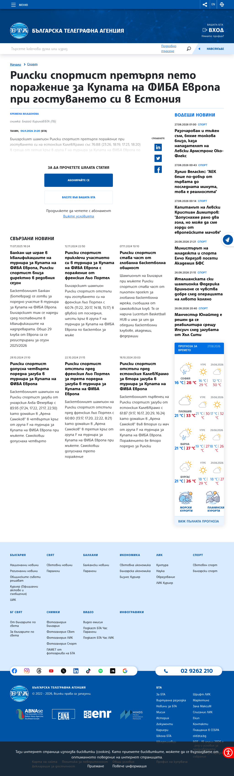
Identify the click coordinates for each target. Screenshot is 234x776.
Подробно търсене (168, 48)
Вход (216, 30)
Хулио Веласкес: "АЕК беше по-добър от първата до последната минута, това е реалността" (196, 181)
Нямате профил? (213, 36)
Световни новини (59, 565)
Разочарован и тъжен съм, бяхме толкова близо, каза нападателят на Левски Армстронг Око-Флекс (199, 143)
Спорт (32, 64)
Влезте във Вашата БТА (78, 197)
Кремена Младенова (24, 113)
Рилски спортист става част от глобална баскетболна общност (143, 260)
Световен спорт (205, 565)
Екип (196, 718)
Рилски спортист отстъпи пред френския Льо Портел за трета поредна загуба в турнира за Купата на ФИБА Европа (87, 378)
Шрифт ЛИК (201, 694)
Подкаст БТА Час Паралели (95, 630)
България (18, 555)
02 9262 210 (197, 670)
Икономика (130, 555)
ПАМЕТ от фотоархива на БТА (61, 651)
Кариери (162, 730)
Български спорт (205, 571)
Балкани (90, 555)
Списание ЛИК (203, 712)
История (162, 718)
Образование (165, 577)
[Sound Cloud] (114, 670)
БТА (159, 687)
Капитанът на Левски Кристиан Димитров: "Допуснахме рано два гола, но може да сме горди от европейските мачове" (198, 220)
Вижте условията (78, 216)
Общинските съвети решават (25, 579)
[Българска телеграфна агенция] (19, 694)
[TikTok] (90, 670)
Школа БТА (163, 736)
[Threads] (41, 670)
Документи (164, 724)
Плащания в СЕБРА (206, 730)
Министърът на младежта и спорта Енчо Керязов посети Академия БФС (196, 256)
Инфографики (132, 612)
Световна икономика (135, 565)
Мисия (160, 712)
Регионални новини (24, 571)
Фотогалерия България (56, 624)
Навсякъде (215, 49)
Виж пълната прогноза (198, 521)
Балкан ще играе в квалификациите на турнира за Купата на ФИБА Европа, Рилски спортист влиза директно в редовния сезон (33, 267)
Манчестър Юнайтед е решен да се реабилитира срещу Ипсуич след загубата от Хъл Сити (198, 324)
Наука (160, 571)
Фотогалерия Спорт (62, 644)
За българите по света (22, 633)
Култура (162, 565)
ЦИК (13, 600)
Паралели (53, 571)
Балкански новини (96, 565)
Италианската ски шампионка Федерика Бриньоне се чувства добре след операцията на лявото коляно (199, 289)
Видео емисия (93, 622)
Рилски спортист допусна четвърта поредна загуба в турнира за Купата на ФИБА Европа (33, 373)
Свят (50, 555)
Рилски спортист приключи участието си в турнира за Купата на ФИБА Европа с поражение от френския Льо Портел (89, 265)
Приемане (95, 766)
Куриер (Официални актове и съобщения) (24, 590)
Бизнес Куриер (130, 577)
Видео (88, 612)
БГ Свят (16, 612)
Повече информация (129, 766)
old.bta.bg (199, 736)
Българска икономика (135, 571)
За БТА (160, 694)
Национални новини (24, 565)
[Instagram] (28, 670)
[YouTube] (53, 670)
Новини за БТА (166, 706)
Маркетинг (201, 700)
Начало (15, 64)
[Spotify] (102, 670)
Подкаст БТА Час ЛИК (98, 638)
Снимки (53, 612)
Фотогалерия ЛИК (60, 638)
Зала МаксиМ (202, 706)
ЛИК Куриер (164, 583)
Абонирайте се (79, 180)
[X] (65, 670)
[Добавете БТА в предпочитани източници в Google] (127, 670)
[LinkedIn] (78, 670)
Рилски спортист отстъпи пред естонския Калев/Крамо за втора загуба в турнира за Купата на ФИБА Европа (144, 376)
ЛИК (159, 555)
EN (213, 4)
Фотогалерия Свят (60, 632)
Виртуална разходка (171, 700)
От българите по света (23, 624)
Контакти (200, 724)
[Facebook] (16, 670)
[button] (205, 4)
